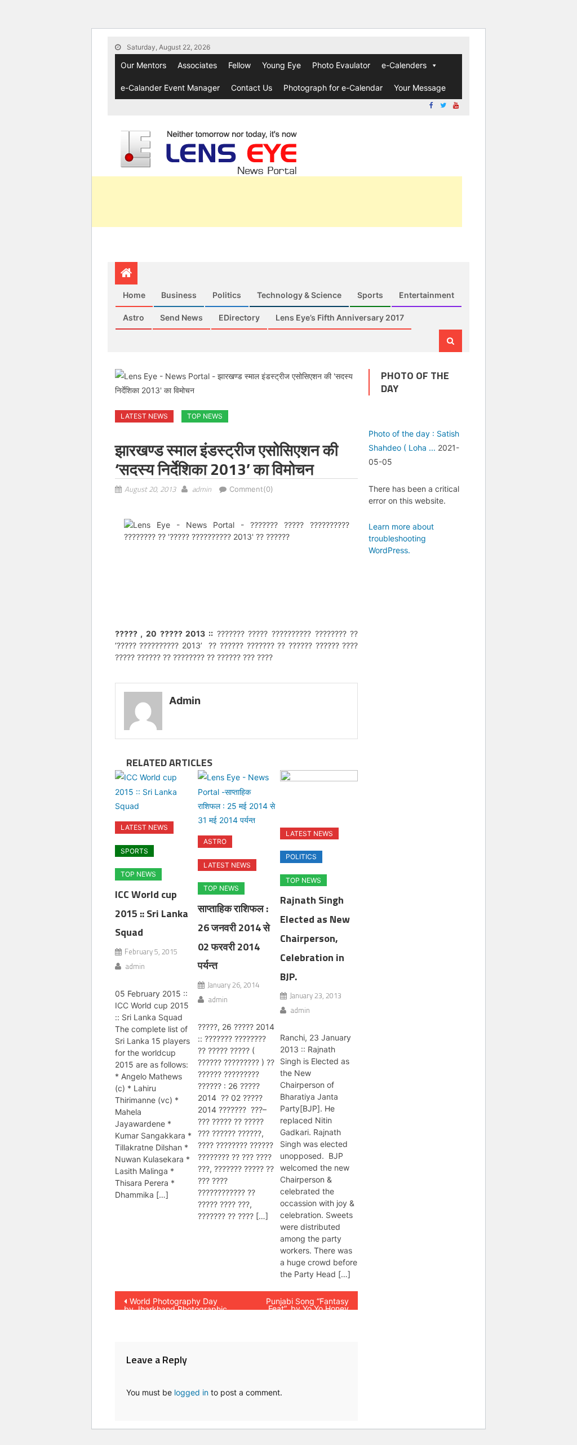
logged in (191, 1392)
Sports (370, 295)
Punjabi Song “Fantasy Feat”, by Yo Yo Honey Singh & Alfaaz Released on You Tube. (298, 1303)
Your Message (420, 87)
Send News (181, 317)
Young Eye (281, 65)
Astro (133, 317)
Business (179, 295)
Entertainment (426, 295)
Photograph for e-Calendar (333, 87)
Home (134, 295)
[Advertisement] (257, 201)
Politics (226, 295)
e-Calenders (404, 65)
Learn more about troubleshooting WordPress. (401, 538)
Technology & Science (299, 295)
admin (201, 489)
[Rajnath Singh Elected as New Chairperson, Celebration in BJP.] (319, 794)
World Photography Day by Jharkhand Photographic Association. (175, 1303)
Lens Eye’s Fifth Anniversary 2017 (340, 317)
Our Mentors (143, 65)
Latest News (144, 416)
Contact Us (251, 87)
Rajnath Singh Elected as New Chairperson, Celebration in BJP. (315, 938)
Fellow (239, 65)
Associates (197, 65)
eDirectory (239, 317)
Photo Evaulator (341, 65)
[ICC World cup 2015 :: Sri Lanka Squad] (154, 791)
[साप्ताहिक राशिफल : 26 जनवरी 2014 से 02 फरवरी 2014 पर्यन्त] (237, 798)
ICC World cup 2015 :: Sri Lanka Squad (151, 913)
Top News (205, 416)
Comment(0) (251, 488)
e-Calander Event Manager (170, 87)
